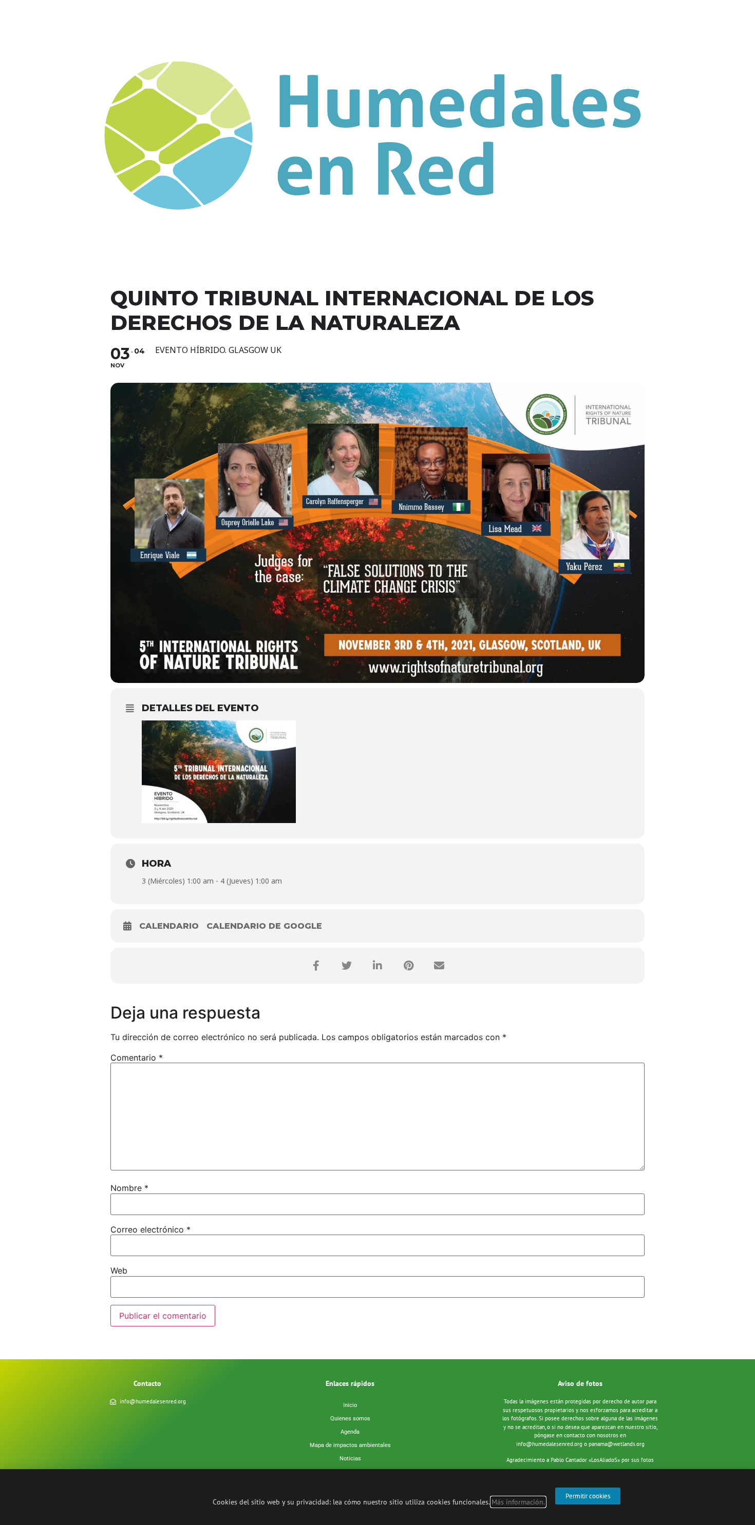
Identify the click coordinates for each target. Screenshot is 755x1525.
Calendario (169, 926)
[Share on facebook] (316, 966)
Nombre (129, 1188)
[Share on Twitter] (347, 966)
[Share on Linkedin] (377, 966)
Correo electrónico (150, 1229)
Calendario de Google (264, 926)
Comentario (136, 1057)
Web (118, 1270)
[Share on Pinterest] (408, 966)
